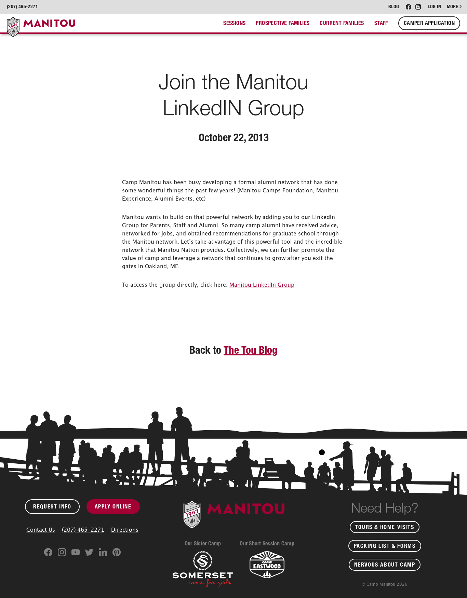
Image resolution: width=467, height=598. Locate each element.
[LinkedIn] (103, 552)
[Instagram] (62, 552)
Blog (393, 7)
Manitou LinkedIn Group (261, 285)
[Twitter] (89, 552)
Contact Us (40, 530)
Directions (124, 530)
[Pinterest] (116, 552)
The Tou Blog (251, 349)
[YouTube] (75, 552)
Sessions (234, 26)
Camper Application (429, 25)
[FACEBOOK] (408, 7)
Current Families (342, 26)
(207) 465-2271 (83, 530)
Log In (434, 7)
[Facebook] (48, 552)
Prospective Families (282, 26)
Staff (381, 26)
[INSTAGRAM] (418, 7)
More (452, 7)
